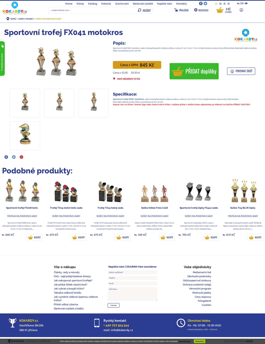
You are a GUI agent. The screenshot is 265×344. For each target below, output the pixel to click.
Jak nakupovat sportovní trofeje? (73, 280)
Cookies (206, 305)
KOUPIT (37, 237)
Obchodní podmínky (199, 276)
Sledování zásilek (143, 3)
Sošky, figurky (26, 19)
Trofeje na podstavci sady (22, 216)
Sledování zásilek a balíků (69, 308)
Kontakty (181, 3)
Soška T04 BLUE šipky (242, 207)
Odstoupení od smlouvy (197, 280)
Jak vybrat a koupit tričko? (69, 288)
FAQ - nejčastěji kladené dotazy (72, 276)
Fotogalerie (204, 300)
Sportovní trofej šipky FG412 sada (199, 207)
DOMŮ (13, 19)
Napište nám (164, 3)
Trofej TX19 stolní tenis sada (66, 207)
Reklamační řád (202, 272)
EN (229, 3)
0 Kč (228, 10)
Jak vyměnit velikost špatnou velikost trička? (76, 298)
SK (220, 3)
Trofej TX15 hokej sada (110, 207)
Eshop (80, 3)
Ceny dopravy (203, 296)
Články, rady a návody (67, 272)
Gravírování (122, 3)
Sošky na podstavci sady (48, 19)
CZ (216, 3)
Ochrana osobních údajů (197, 284)
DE (225, 3)
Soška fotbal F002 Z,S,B (154, 207)
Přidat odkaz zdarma (66, 304)
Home (68, 3)
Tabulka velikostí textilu (67, 292)
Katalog (92, 3)
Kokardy (106, 3)
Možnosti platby (201, 292)
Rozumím (200, 341)
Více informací (184, 341)
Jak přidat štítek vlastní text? (70, 284)
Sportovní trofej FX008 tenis (22, 207)
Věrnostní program (200, 288)
